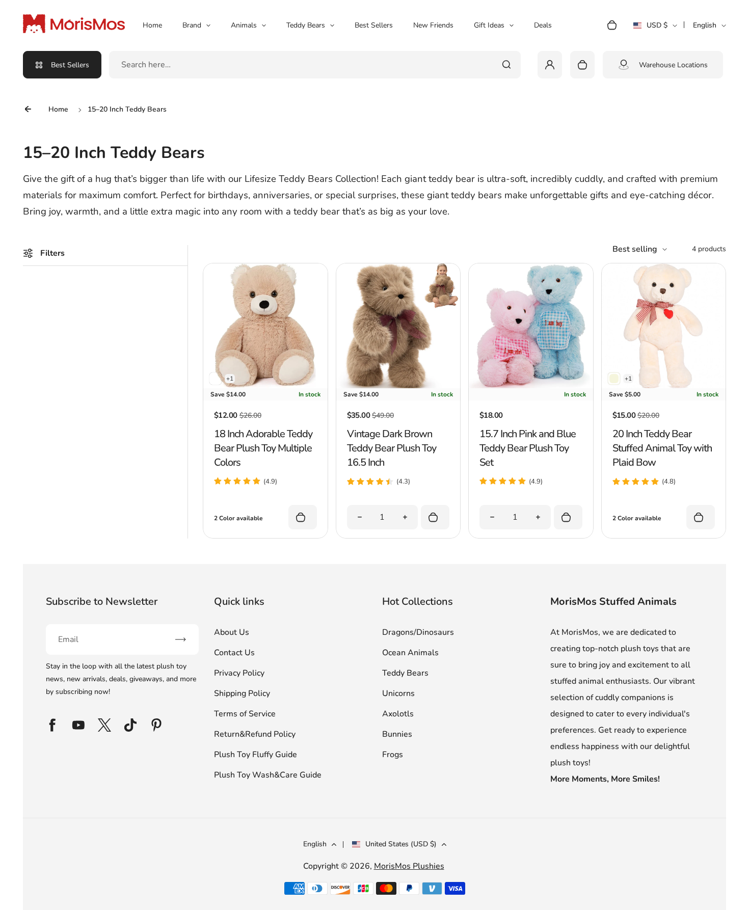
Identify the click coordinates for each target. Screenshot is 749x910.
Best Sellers (374, 25)
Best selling (634, 249)
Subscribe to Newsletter (101, 601)
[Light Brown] (215, 378)
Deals (543, 25)
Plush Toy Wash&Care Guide (268, 775)
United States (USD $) (401, 844)
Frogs (392, 754)
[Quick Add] (302, 517)
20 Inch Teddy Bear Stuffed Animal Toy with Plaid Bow (662, 448)
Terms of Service (245, 713)
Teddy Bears (305, 25)
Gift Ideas (489, 25)
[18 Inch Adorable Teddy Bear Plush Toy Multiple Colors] (265, 385)
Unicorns (398, 693)
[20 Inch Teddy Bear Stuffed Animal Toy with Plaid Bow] (663, 385)
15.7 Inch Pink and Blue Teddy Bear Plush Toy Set (527, 448)
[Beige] (614, 378)
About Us (231, 632)
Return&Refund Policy (255, 734)
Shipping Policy (242, 693)
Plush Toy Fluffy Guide (255, 754)
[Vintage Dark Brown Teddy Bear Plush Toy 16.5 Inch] (398, 385)
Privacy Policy (239, 673)
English (704, 25)
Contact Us (234, 652)
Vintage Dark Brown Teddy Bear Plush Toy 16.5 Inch (391, 448)
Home (152, 25)
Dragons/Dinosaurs (418, 632)
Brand (191, 25)
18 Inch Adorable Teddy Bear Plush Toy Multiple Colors (263, 448)
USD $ (655, 28)
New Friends (433, 25)
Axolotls (398, 713)
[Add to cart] (435, 517)
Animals (244, 25)
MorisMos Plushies (409, 866)
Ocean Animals (410, 652)
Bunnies (397, 734)
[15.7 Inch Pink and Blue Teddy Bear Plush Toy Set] (530, 385)
